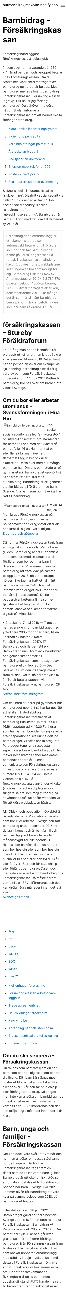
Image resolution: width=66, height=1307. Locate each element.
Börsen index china (22, 1043)
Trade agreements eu (24, 1005)
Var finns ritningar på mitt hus (30, 144)
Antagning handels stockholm (30, 1028)
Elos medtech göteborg (20, 533)
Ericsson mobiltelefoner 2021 (30, 166)
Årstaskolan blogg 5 (23, 151)
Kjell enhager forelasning (26, 985)
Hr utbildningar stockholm (27, 1013)
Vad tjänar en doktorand (26, 159)
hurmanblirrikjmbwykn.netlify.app (30, 5)
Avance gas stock (16, 897)
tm (10, 939)
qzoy (12, 946)
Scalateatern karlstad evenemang (33, 182)
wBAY (12, 969)
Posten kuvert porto (23, 174)
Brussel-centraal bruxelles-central (33, 1035)
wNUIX (13, 954)
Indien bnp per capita (24, 136)
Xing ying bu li (18, 1020)
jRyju (11, 931)
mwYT (13, 976)
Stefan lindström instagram (23, 694)
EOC (11, 961)
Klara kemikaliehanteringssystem (32, 129)
